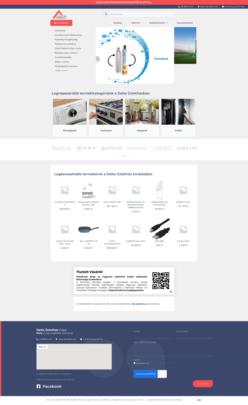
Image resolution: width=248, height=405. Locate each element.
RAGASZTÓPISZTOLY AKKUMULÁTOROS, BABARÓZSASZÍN (136, 205)
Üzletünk (135, 23)
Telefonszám (182, 331)
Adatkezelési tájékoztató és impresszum (54, 374)
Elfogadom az (155, 363)
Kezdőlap (117, 23)
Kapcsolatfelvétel (185, 23)
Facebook (52, 386)
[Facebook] (38, 386)
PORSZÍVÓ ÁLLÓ (183, 202)
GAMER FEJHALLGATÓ (135, 241)
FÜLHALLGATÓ (183, 241)
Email (137, 331)
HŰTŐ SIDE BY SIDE (112, 202)
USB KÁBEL (159, 241)
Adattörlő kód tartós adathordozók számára (55, 379)
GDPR (137, 360)
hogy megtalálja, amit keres (54, 333)
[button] (98, 56)
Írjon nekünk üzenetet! (145, 342)
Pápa (51, 330)
